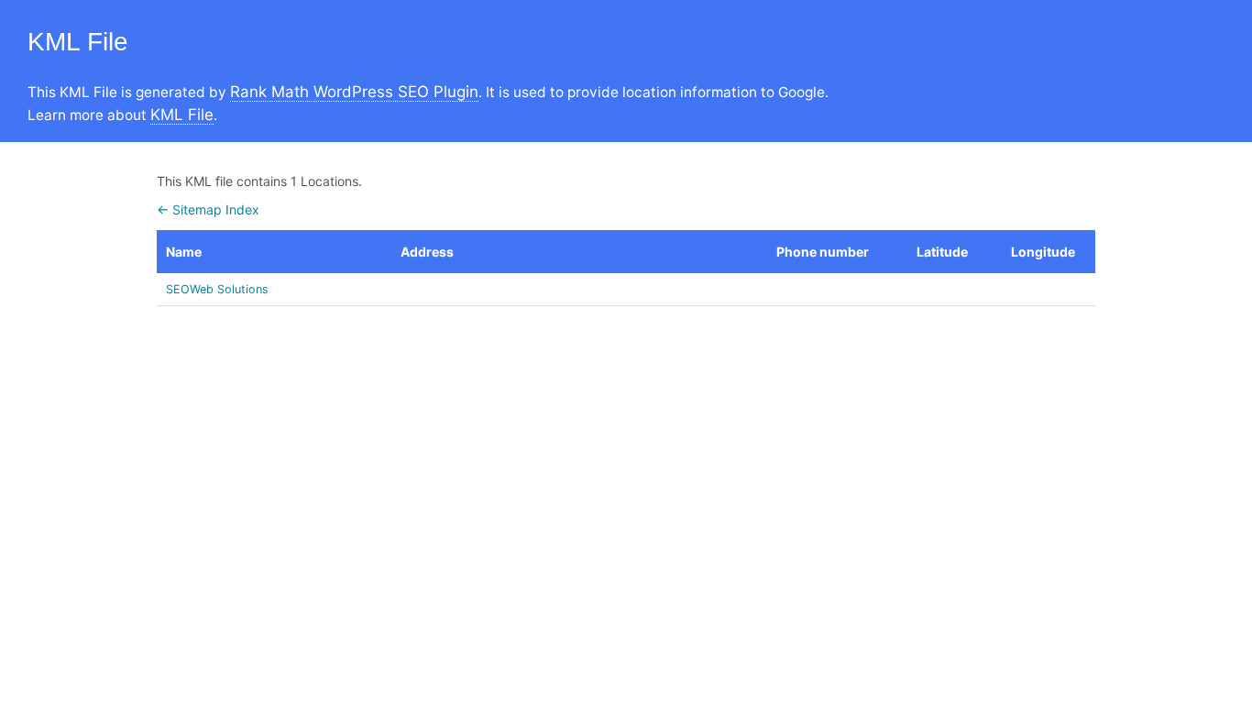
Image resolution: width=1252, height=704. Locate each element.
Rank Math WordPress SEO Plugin (354, 91)
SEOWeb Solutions (217, 289)
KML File (182, 114)
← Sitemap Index (208, 209)
